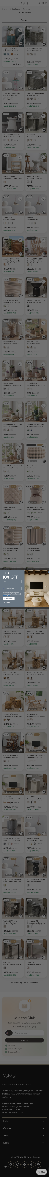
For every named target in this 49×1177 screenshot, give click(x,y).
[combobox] (5, 588)
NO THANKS (7, 602)
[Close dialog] (47, 572)
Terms (9, 595)
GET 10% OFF (8, 598)
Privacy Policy (5, 595)
